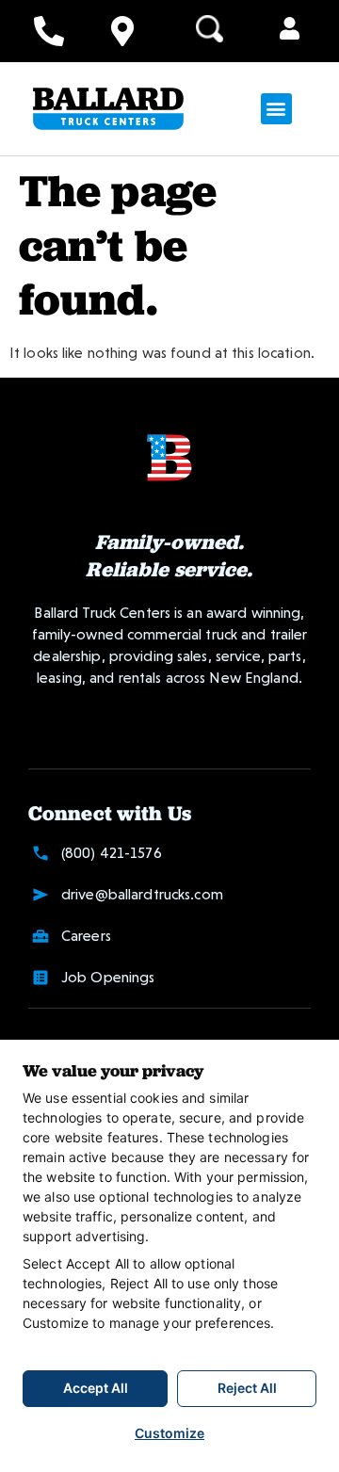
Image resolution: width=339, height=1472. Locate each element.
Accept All (95, 1388)
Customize (169, 1433)
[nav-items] (49, 31)
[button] (289, 30)
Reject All (247, 1388)
